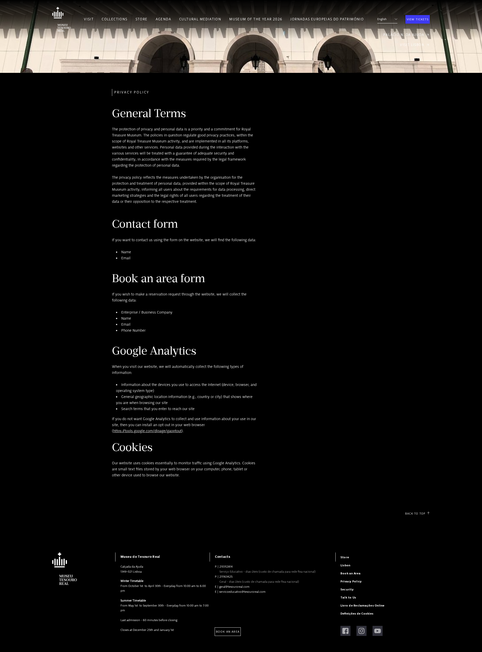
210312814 (226, 566)
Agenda (163, 19)
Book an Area (227, 631)
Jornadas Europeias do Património (327, 19)
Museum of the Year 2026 (255, 19)
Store (142, 19)
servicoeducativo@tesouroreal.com (242, 591)
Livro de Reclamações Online (362, 605)
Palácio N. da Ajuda (403, 35)
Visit (89, 19)
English (382, 19)
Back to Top (415, 513)
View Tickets (418, 19)
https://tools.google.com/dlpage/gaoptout (147, 431)
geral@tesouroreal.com (234, 586)
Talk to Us (348, 597)
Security (346, 589)
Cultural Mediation (200, 19)
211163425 (225, 576)
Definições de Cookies (356, 613)
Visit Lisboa (412, 45)
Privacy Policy (351, 581)
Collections (114, 19)
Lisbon (345, 565)
